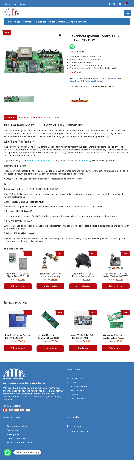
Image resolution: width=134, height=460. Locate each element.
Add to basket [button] (18, 286)
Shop (17, 21)
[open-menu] (127, 13)
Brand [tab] (57, 117)
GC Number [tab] (23, 117)
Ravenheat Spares (93, 81)
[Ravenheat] (79, 101)
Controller (28, 21)
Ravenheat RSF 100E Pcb (39, 160)
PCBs (113, 78)
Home (10, 21)
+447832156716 (79, 431)
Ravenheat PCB (76, 81)
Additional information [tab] (41, 117)
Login (22, 4)
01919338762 (78, 426)
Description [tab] (10, 117)
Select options (50, 348)
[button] (60, 35)
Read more (83, 348)
